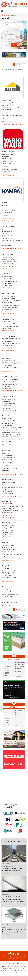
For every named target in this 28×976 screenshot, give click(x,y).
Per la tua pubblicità (20, 956)
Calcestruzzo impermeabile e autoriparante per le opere (12, 869)
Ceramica (7, 722)
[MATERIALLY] (20, 813)
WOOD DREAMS (8, 293)
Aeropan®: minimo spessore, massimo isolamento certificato (12, 900)
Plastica (18, 716)
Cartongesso (7, 718)
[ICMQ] (8, 825)
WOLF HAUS (6, 100)
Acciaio (6, 710)
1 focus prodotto (18, 124)
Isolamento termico (20, 664)
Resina (18, 721)
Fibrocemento (19, 710)
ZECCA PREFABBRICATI (10, 226)
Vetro (18, 725)
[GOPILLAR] (8, 830)
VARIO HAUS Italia (8, 152)
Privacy (17, 972)
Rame (18, 719)
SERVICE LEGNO (8, 396)
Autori (11, 956)
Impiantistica (7, 675)
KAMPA (5, 203)
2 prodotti (19, 410)
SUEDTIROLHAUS (8, 336)
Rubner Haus (6, 450)
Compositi (7, 724)
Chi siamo (5, 956)
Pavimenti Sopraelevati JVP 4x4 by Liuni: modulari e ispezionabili (14, 931)
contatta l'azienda (9, 121)
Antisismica (7, 663)
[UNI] (8, 819)
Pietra (18, 714)
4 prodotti (19, 496)
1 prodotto (20, 474)
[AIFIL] (20, 830)
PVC (17, 718)
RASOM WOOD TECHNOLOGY (7, 502)
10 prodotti (7, 124)
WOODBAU (6, 274)
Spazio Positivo (7, 356)
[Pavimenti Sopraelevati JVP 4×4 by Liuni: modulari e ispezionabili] (14, 915)
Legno (18, 712)
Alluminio (7, 712)
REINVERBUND (7, 480)
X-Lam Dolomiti (7, 254)
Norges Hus (6, 566)
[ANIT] (20, 819)
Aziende (8, 15)
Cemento (7, 720)
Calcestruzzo (7, 716)
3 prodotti (19, 248)
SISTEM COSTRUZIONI (10, 377)
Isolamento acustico (21, 662)
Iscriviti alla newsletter (14, 958)
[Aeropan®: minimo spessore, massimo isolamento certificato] (14, 884)
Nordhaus (5, 587)
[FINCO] (20, 825)
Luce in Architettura (20, 666)
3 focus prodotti (8, 221)
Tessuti (18, 723)
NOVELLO (5, 542)
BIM (5, 668)
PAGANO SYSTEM (8, 523)
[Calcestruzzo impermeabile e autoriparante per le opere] (14, 853)
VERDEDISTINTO (8, 319)
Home (3, 15)
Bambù (6, 714)
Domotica (7, 670)
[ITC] (8, 813)
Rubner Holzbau (7, 416)
